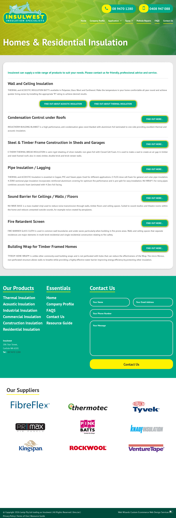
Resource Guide (59, 322)
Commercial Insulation (22, 316)
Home (83, 20)
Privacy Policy (9, 516)
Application (113, 20)
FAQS (157, 20)
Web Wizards (124, 512)
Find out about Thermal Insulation (113, 103)
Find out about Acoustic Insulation (63, 103)
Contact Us (168, 20)
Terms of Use (23, 516)
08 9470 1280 (122, 8)
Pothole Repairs (144, 20)
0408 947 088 (159, 8)
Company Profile (97, 20)
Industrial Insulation (20, 310)
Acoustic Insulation (19, 303)
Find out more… (154, 119)
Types (127, 20)
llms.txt (76, 512)
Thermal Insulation (19, 297)
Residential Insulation (21, 329)
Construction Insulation (23, 322)
